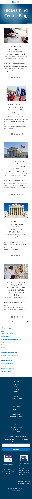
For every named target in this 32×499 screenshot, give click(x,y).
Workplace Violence (6, 371)
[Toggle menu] (2, 2)
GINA (2, 350)
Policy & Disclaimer (16, 490)
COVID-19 (16, 419)
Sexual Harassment (6, 360)
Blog (16, 394)
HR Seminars (16, 414)
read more (8, 71)
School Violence (5, 358)
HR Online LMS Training (16, 416)
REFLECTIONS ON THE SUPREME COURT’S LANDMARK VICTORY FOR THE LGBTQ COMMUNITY (16, 166)
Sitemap (16, 396)
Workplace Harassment (7, 368)
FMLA (3, 347)
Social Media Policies (7, 363)
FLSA (2, 344)
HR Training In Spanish (16, 398)
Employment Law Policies (8, 342)
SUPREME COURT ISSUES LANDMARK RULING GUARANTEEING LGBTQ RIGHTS (16, 227)
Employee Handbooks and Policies (11, 339)
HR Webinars (16, 409)
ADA (2, 331)
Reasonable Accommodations (9, 355)
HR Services (16, 384)
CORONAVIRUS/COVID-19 (8, 334)
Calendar (16, 391)
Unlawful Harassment (7, 366)
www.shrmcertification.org (23, 483)
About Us (16, 386)
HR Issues (16, 389)
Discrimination (5, 336)
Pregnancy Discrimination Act (9, 352)
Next (28, 321)
